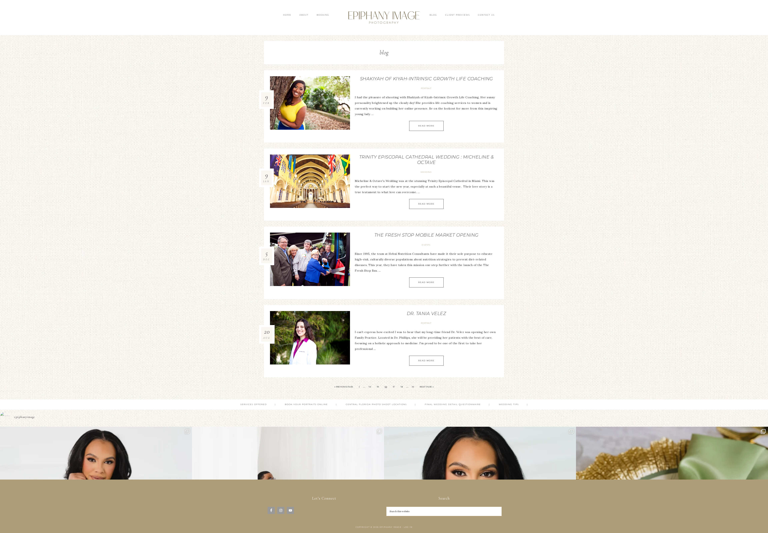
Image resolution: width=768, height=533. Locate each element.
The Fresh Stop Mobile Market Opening (426, 235)
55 (378, 386)
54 (370, 386)
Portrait (426, 88)
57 (394, 386)
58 (402, 386)
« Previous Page (343, 386)
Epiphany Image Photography (384, 17)
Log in (408, 527)
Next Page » (427, 386)
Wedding (426, 172)
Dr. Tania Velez (426, 313)
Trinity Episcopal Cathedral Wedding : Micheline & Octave (426, 159)
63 (413, 386)
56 (386, 386)
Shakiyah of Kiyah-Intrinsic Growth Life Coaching (426, 78)
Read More (426, 125)
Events (426, 245)
